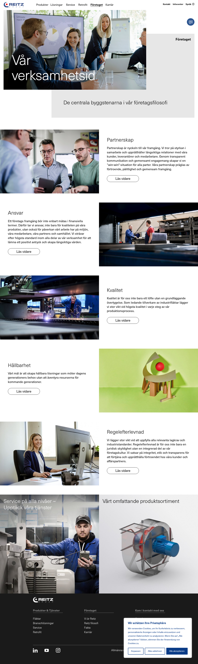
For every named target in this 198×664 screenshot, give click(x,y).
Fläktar (37, 618)
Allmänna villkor (120, 650)
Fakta (87, 627)
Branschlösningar (43, 623)
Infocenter (178, 4)
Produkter (42, 4)
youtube (46, 650)
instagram (58, 650)
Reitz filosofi (91, 623)
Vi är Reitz (90, 618)
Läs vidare (122, 179)
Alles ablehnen (155, 651)
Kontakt (166, 4)
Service (70, 4)
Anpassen (136, 651)
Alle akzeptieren (177, 651)
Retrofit (82, 4)
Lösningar (56, 4)
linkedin (35, 650)
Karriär (109, 4)
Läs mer (13, 585)
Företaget (96, 4)
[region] (158, 638)
